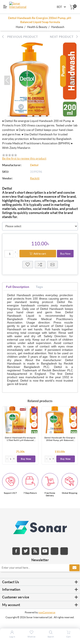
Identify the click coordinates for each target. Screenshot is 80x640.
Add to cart (39, 253)
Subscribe (74, 567)
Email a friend (52, 264)
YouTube (45, 551)
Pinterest (64, 551)
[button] (7, 80)
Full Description (17, 287)
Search (51, 637)
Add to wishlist (34, 425)
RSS (35, 551)
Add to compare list (34, 417)
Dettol (34, 165)
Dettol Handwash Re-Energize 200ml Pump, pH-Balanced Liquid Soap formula (59, 439)
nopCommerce (46, 612)
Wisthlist (27, 264)
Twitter (25, 551)
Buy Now (65, 253)
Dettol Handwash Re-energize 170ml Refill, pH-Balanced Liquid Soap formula (20, 439)
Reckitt (34, 178)
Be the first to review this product (24, 158)
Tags (39, 287)
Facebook (16, 551)
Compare (40, 264)
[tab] (17, 286)
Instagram (54, 551)
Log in (12, 637)
